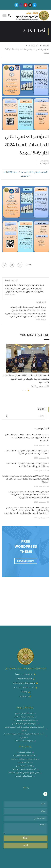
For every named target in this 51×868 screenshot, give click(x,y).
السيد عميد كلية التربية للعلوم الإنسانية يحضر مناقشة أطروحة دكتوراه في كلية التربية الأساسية (26, 379)
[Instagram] (30, 5)
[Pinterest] (4, 265)
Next (25, 838)
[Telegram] (16, 5)
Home (46, 46)
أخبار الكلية (33, 46)
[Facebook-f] (21, 5)
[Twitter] (35, 5)
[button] (28, 390)
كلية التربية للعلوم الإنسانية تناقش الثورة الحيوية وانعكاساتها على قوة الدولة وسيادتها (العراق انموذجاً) (25, 479)
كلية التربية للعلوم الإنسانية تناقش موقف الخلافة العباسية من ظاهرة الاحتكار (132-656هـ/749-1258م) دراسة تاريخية (28, 495)
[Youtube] (25, 5)
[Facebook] (20, 265)
